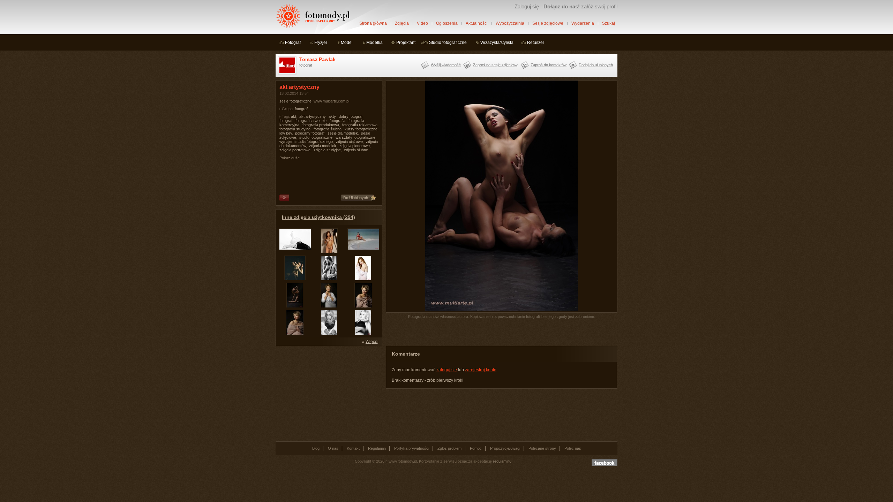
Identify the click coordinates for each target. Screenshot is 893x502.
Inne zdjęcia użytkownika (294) (318, 217)
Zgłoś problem (449, 448)
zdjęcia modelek (322, 146)
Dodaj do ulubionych (596, 65)
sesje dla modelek (343, 133)
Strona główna (373, 23)
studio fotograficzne (315, 137)
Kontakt (353, 448)
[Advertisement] (328, 393)
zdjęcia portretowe (294, 150)
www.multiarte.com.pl (331, 101)
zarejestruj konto (480, 369)
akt (293, 116)
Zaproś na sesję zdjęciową (495, 65)
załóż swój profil (580, 6)
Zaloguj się (527, 6)
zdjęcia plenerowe (354, 146)
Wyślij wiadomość (446, 65)
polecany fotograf (309, 133)
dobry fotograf (350, 116)
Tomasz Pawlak (317, 59)
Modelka (374, 42)
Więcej (372, 341)
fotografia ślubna (328, 129)
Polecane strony (542, 448)
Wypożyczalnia (510, 23)
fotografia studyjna (294, 129)
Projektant (405, 42)
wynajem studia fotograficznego (306, 141)
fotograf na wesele (311, 121)
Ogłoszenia (447, 23)
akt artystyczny (312, 116)
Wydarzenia (582, 23)
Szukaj (608, 23)
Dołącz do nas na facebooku (604, 462)
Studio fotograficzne (448, 42)
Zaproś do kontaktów (548, 65)
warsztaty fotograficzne (355, 137)
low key (285, 133)
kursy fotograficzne (361, 129)
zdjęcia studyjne (327, 150)
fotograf (301, 109)
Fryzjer (320, 42)
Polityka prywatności (411, 448)
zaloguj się (446, 369)
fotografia (337, 121)
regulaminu (502, 461)
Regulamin (377, 448)
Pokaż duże (289, 158)
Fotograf (293, 42)
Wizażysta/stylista (496, 42)
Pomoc (476, 448)
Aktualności (477, 23)
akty (332, 116)
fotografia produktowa (320, 125)
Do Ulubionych (355, 198)
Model (347, 42)
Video (422, 23)
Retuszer (535, 42)
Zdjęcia (402, 23)
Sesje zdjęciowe (547, 23)
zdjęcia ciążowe (349, 141)
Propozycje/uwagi (505, 448)
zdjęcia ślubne (356, 150)
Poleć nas (572, 448)
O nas (333, 448)
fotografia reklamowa (359, 125)
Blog (316, 448)
